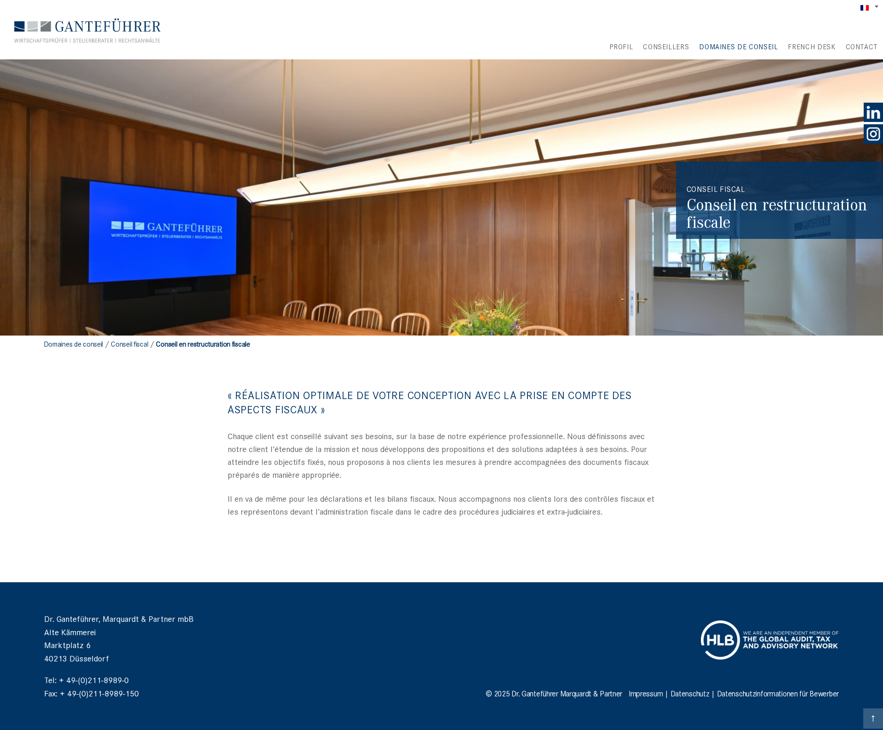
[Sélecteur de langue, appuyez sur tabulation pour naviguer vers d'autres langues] (870, 7)
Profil (621, 46)
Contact (862, 46)
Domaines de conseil (738, 46)
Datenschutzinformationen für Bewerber (778, 693)
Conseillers (666, 46)
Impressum (646, 693)
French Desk (811, 46)
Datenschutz (690, 693)
